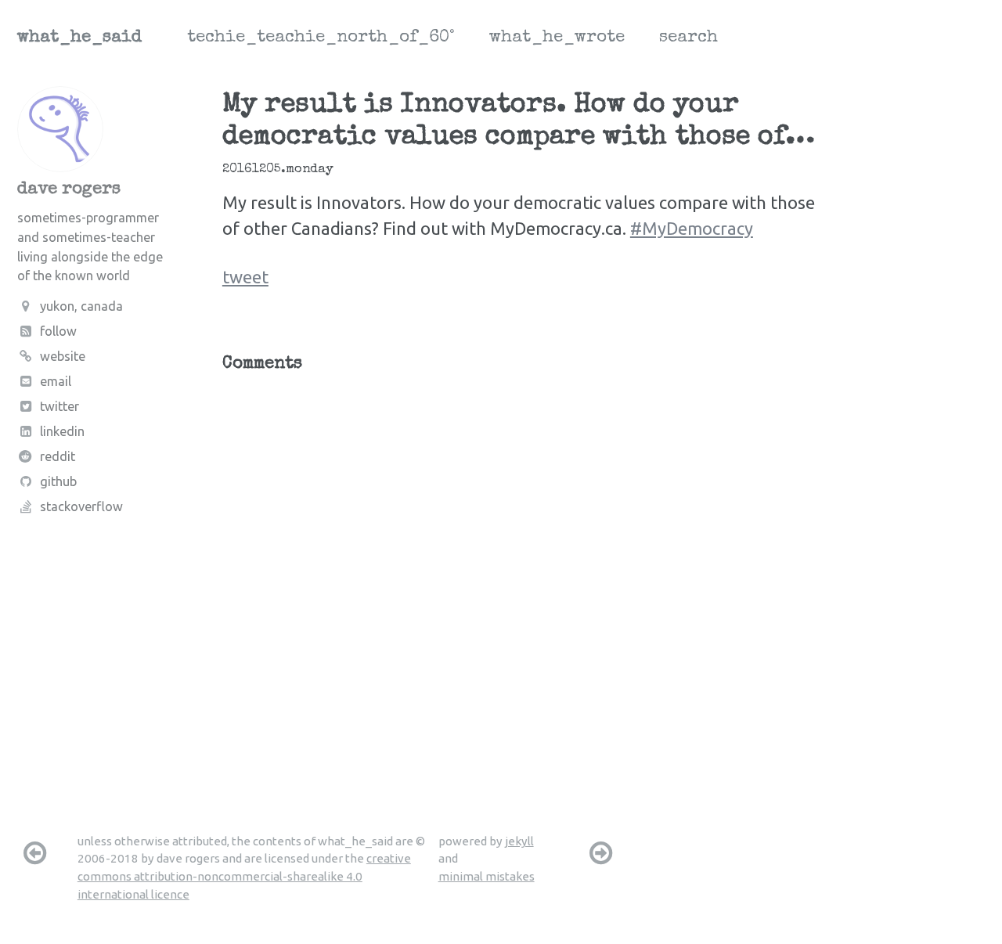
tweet (245, 276)
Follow (58, 331)
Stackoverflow (81, 507)
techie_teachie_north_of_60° (321, 38)
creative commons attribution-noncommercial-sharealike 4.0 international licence (244, 876)
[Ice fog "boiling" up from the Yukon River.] (34, 852)
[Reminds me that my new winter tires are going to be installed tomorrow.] (601, 852)
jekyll (519, 841)
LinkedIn (62, 432)
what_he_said (79, 38)
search (688, 38)
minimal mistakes (486, 876)
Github (58, 482)
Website (62, 356)
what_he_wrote (557, 38)
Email (55, 382)
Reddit (57, 457)
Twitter (59, 407)
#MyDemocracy (691, 228)
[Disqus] (521, 579)
